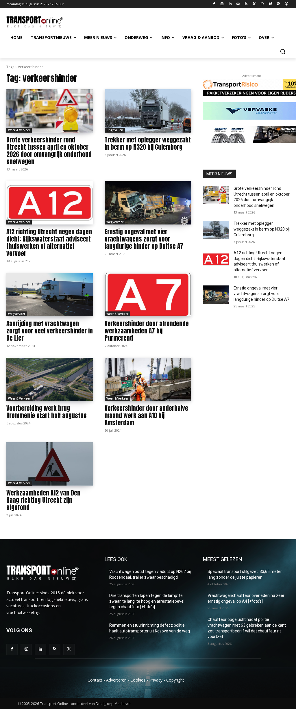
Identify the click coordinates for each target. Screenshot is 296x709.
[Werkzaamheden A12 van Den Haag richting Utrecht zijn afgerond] (49, 464)
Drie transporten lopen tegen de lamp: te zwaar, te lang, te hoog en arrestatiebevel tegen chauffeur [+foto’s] (146, 601)
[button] (283, 51)
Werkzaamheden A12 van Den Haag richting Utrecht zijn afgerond (43, 500)
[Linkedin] (230, 4)
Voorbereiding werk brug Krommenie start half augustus (46, 412)
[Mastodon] (278, 4)
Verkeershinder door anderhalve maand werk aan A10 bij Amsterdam (146, 415)
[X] (254, 4)
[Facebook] (214, 4)
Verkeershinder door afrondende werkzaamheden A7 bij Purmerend (147, 331)
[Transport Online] (40, 22)
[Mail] (238, 4)
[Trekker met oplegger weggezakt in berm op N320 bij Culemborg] (148, 111)
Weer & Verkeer (19, 130)
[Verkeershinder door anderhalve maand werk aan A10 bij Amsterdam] (148, 379)
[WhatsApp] (262, 4)
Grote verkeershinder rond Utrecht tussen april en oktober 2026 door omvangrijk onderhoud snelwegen (49, 150)
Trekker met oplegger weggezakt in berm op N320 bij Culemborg (148, 143)
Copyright (175, 680)
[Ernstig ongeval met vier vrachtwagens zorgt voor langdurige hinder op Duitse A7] (148, 202)
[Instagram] (222, 4)
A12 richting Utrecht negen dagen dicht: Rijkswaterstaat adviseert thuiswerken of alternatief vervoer (49, 242)
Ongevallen (114, 130)
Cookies (137, 680)
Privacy (155, 680)
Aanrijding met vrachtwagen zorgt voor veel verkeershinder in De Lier (49, 331)
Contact (95, 680)
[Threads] (286, 4)
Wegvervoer (114, 222)
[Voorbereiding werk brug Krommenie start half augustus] (49, 379)
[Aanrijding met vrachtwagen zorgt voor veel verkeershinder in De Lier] (49, 294)
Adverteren (116, 680)
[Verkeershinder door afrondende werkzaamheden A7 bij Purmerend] (148, 294)
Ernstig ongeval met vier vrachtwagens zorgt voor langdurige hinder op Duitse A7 (144, 239)
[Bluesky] (270, 4)
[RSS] (246, 4)
